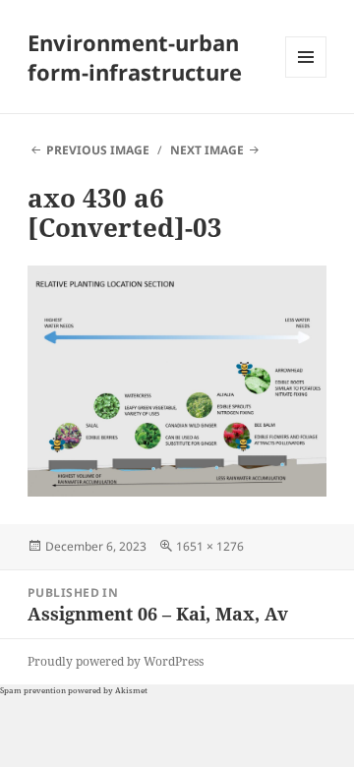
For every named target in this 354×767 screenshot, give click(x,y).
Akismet (131, 689)
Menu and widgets (306, 77)
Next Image (207, 150)
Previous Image (97, 150)
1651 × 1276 (210, 546)
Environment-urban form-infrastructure (135, 57)
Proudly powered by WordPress (116, 661)
